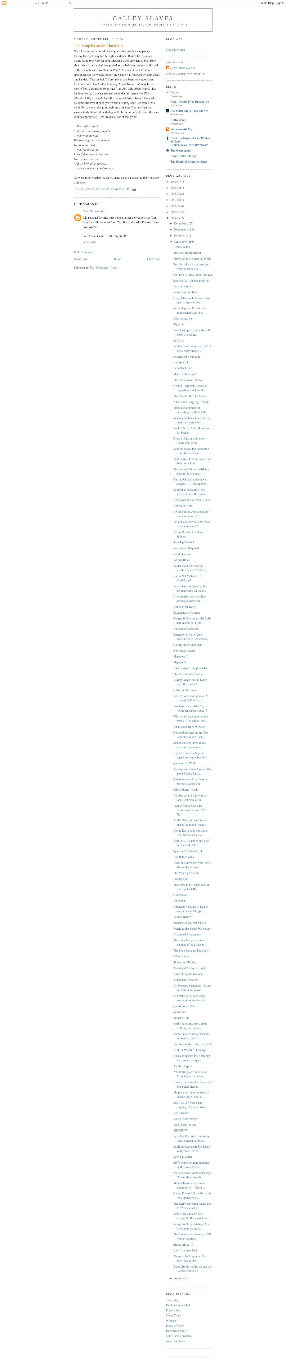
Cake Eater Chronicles (179, 1336)
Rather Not (179, 1012)
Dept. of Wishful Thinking (189, 1050)
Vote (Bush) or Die (184, 1124)
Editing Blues (181, 560)
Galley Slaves (143, 18)
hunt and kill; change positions (191, 280)
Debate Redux (181, 247)
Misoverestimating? (184, 374)
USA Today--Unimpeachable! (191, 668)
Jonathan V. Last (183, 67)
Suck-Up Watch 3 (183, 542)
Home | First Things (183, 156)
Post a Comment (83, 252)
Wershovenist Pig (181, 129)
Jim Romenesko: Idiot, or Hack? (192, 1044)
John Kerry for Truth (185, 292)
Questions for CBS (184, 1006)
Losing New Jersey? (185, 1119)
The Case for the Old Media (189, 396)
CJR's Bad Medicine (185, 690)
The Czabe (172, 1300)
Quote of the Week (184, 763)
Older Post (153, 259)
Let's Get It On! (182, 368)
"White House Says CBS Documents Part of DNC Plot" (189, 810)
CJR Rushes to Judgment (187, 645)
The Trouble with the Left (188, 674)
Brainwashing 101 (184, 1244)
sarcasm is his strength (186, 356)
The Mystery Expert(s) (186, 873)
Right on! (179, 324)
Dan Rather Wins (183, 857)
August (178, 1278)
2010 (174, 181)
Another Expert (182, 1066)
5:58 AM (89, 242)
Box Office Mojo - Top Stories (189, 110)
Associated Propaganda (187, 934)
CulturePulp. (178, 120)
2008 (174, 194)
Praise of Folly (175, 1326)
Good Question (182, 554)
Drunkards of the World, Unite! (192, 500)
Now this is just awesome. (188, 974)
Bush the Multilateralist (187, 253)
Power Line (173, 1310)
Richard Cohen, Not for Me (189, 923)
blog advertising (175, 49)
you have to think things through (192, 274)
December (180, 223)
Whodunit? (179, 901)
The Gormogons (180, 150)
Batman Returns (182, 917)
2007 (174, 200)
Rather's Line (181, 1018)
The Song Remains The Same (191, 950)
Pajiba (174, 92)
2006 (174, 206)
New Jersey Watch (184, 650)
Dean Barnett (91, 211)
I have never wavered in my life (192, 258)
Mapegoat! (179, 662)
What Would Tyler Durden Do (189, 101)
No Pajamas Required (186, 548)
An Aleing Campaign (185, 629)
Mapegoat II (180, 656)
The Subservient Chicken (188, 380)
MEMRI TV (180, 1130)
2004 (174, 218)
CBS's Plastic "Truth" (186, 789)
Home (117, 259)
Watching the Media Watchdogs (192, 928)
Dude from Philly (176, 1331)
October (179, 235)
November (180, 229)
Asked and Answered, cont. (189, 968)
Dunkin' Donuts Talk (178, 1305)
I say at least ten (182, 286)
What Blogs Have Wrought (189, 727)
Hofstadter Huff (182, 506)
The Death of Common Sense (188, 161)
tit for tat (178, 340)
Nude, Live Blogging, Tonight (191, 402)
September (181, 241)
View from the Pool (185, 1250)
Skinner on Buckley (185, 962)
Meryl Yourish (174, 1315)
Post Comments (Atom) (104, 267)
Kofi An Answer (183, 318)
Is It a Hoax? (181, 1113)
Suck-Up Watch (182, 1157)
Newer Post (81, 259)
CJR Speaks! (180, 895)
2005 (174, 212)
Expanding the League (186, 612)
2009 (174, 188)
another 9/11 (180, 362)
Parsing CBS (180, 879)
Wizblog (171, 1321)
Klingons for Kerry (184, 607)
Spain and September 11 (187, 851)
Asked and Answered (185, 980)
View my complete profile (185, 74)
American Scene (175, 1341)
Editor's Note (181, 956)
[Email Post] (134, 189)
